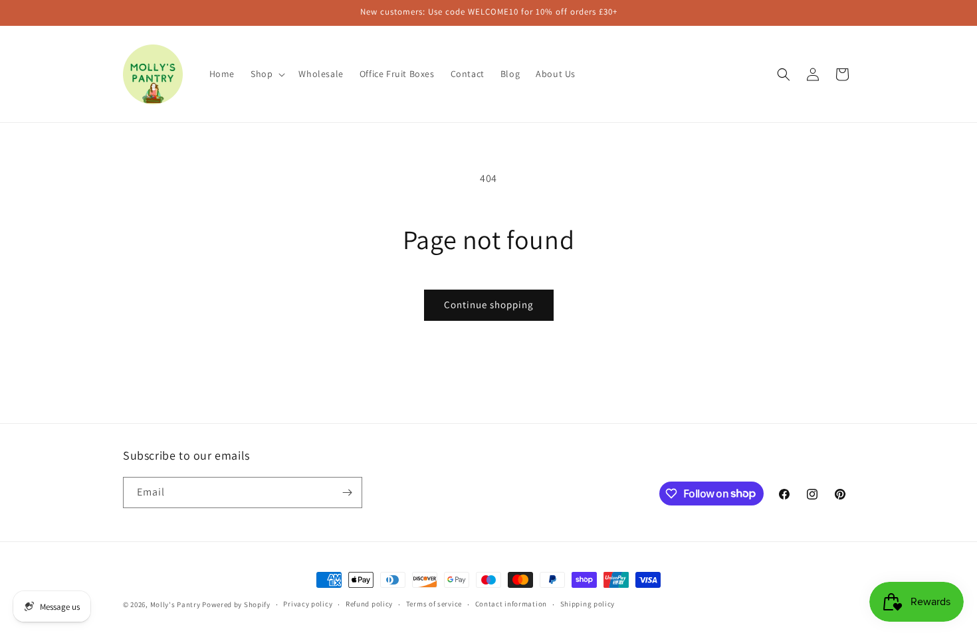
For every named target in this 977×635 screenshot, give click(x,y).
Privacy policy (307, 603)
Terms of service (434, 603)
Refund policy (369, 603)
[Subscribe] (347, 492)
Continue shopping (489, 304)
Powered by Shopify (236, 604)
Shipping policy (587, 603)
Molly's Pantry (175, 604)
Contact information (511, 603)
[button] (266, 74)
